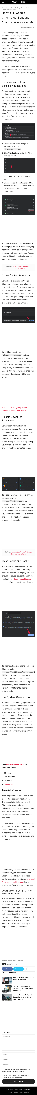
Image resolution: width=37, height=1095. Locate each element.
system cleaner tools (15, 764)
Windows (4, 991)
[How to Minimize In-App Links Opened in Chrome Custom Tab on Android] (7, 997)
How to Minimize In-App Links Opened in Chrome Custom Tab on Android (23, 997)
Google (8, 8)
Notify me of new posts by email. (13, 1077)
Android (4, 983)
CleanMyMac (9, 784)
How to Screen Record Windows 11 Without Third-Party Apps (23, 988)
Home (3, 8)
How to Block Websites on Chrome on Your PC (21, 267)
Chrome (9, 964)
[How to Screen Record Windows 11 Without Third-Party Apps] (7, 989)
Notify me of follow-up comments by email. (16, 1075)
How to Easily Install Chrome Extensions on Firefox (21, 553)
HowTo (15, 964)
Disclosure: (4, 959)
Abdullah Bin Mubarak (8, 28)
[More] (26, 969)
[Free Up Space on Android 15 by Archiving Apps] (7, 980)
